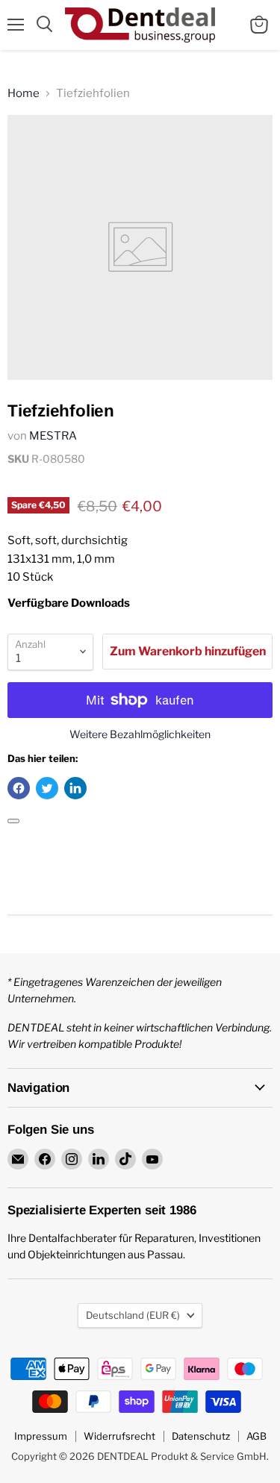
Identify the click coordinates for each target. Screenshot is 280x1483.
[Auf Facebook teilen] (18, 788)
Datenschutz (201, 1436)
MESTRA (53, 436)
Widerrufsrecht (119, 1436)
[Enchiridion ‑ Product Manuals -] (13, 821)
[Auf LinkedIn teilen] (75, 788)
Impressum (40, 1436)
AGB (256, 1436)
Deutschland (133, 1315)
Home (23, 93)
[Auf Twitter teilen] (47, 788)
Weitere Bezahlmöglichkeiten (140, 734)
